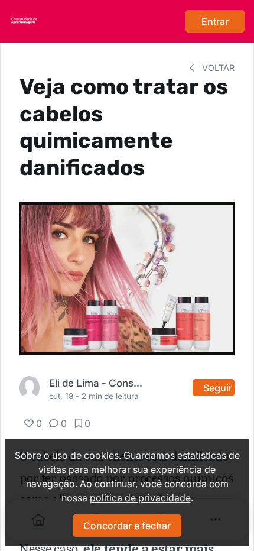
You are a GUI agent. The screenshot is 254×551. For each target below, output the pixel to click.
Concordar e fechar (127, 525)
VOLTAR (217, 68)
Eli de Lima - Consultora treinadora (98, 383)
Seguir (217, 388)
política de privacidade (140, 498)
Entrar (215, 21)
